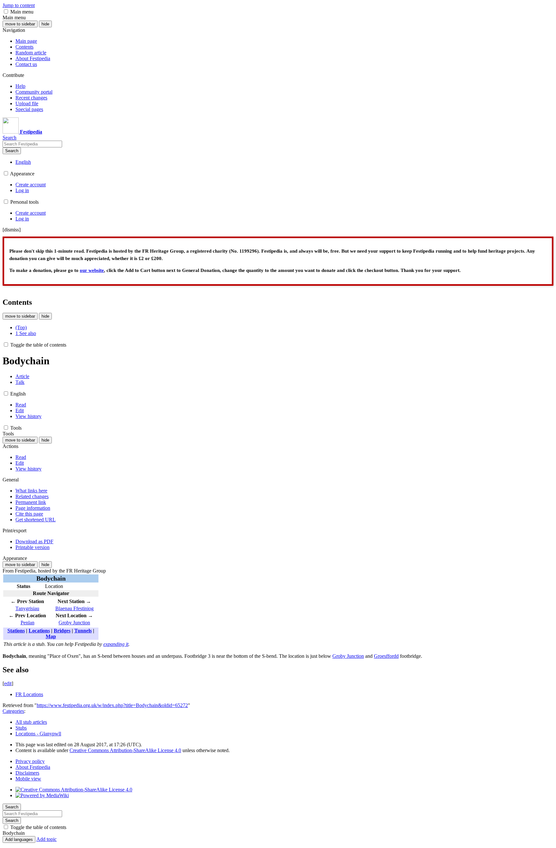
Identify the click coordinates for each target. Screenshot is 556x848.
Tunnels (83, 630)
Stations (16, 630)
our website (92, 270)
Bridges (62, 630)
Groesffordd (386, 656)
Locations (39, 630)
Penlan (27, 622)
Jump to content (19, 5)
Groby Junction (74, 622)
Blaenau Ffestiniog (74, 608)
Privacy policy (30, 761)
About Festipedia (32, 767)
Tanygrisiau (27, 608)
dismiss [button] (11, 229)
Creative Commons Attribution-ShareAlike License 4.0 (125, 750)
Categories (13, 711)
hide (45, 24)
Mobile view (28, 778)
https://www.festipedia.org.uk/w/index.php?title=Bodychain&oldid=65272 (112, 705)
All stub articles (31, 722)
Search (11, 150)
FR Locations (29, 694)
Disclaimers (27, 773)
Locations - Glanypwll (38, 733)
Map (51, 636)
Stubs (21, 728)
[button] (6, 11)
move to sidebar (20, 24)
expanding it (115, 644)
